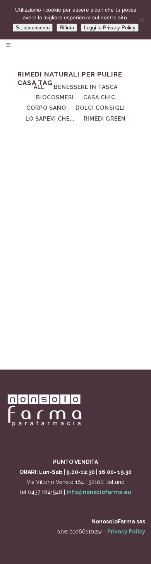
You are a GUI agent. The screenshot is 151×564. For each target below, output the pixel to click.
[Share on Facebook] (73, 339)
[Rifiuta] (141, 20)
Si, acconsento (33, 28)
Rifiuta (67, 28)
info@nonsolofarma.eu (99, 492)
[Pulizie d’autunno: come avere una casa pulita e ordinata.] (75, 168)
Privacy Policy (126, 531)
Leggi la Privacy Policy (110, 28)
